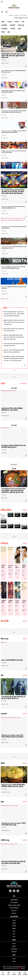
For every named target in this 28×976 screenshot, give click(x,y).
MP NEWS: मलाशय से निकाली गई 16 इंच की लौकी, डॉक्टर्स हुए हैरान (13, 446)
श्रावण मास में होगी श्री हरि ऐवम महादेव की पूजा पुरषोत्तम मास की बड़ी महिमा (13, 862)
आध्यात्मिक (4, 25)
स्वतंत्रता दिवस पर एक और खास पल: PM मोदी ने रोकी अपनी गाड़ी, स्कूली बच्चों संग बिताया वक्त (13, 56)
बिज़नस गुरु (21, 25)
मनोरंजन (17, 22)
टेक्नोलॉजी (12, 25)
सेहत (9, 32)
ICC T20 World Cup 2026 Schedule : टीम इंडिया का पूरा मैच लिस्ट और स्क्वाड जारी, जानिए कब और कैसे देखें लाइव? (13, 192)
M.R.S (23, 968)
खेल (23, 22)
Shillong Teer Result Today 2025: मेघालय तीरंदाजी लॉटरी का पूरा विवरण (12, 736)
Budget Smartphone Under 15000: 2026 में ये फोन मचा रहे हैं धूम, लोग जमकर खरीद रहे (13, 151)
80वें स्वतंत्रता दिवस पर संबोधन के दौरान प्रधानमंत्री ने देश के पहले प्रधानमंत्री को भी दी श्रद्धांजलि (13, 91)
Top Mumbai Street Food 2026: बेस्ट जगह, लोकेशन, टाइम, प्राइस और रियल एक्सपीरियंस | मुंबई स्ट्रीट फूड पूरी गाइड (13, 490)
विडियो (19, 974)
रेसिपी (3, 32)
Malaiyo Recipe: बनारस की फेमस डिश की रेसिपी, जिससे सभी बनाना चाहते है (13, 785)
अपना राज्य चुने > (23, 384)
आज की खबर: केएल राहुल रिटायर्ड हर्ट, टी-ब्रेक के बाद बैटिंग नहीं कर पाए (13, 698)
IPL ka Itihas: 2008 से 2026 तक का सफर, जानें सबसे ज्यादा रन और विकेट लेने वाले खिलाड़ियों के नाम (13, 207)
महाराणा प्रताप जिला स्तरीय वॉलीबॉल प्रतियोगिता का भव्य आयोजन (12, 409)
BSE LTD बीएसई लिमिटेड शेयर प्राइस (12, 660)
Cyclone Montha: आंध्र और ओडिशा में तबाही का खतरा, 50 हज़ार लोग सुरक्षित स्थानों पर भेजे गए (13, 247)
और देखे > (25, 510)
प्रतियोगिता (25, 974)
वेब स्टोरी (14, 974)
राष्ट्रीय (2, 22)
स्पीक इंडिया (4, 29)
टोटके (19, 29)
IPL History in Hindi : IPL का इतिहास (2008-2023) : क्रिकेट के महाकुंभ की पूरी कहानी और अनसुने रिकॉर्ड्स (13, 131)
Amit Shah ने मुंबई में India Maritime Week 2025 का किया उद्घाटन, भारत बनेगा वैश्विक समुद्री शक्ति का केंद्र (13, 267)
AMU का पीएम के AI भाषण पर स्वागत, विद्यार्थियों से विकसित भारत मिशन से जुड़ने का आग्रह (13, 71)
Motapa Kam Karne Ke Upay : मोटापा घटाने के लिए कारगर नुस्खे (13, 824)
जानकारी (12, 29)
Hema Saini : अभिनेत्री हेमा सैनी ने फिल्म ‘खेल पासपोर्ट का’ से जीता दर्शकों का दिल (13, 287)
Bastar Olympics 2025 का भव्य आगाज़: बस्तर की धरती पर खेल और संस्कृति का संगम (13, 227)
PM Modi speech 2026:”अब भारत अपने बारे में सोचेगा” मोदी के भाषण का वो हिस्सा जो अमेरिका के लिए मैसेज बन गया (13, 111)
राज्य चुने (9, 22)
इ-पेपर (8, 974)
